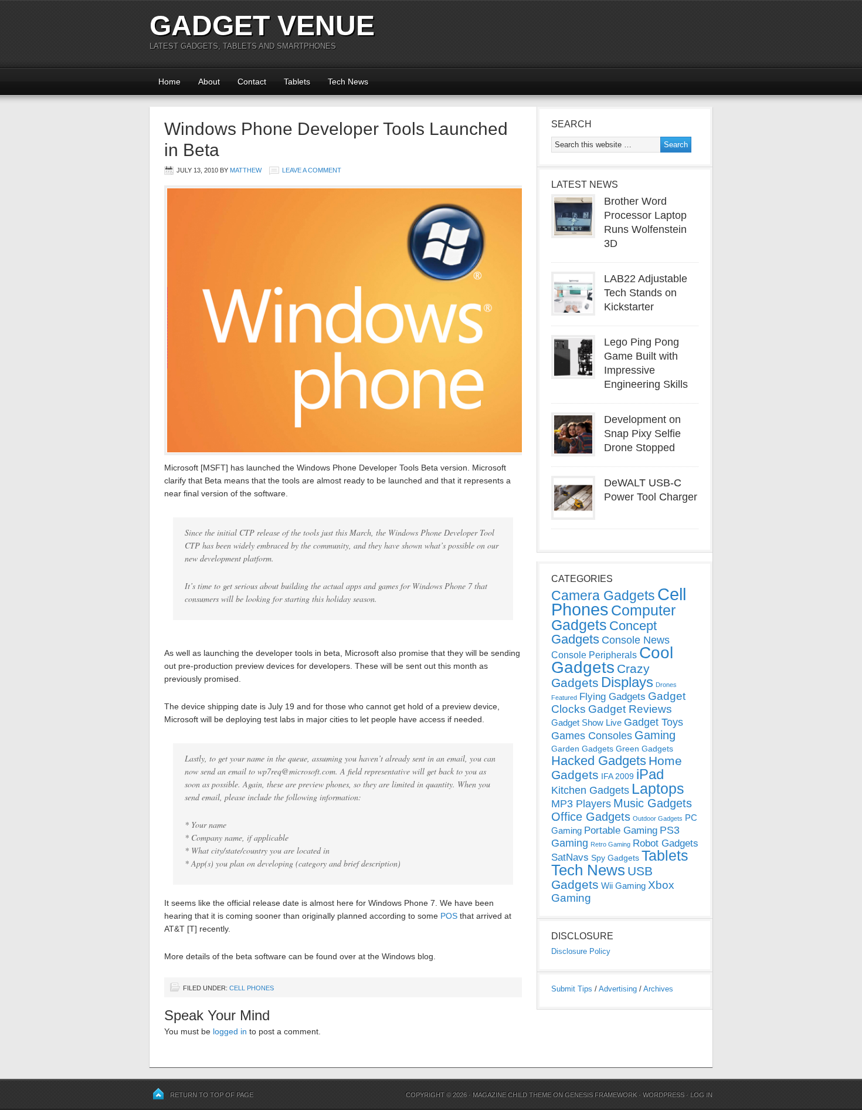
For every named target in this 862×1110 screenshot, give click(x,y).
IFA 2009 (617, 776)
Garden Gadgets (582, 748)
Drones (666, 684)
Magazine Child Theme (512, 1094)
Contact (251, 81)
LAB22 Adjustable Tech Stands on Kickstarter (645, 293)
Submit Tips (571, 988)
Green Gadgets (644, 748)
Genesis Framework (601, 1094)
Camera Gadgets (603, 595)
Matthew (246, 170)
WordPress (663, 1094)
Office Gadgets (590, 816)
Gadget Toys (653, 722)
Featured (564, 697)
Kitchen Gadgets (590, 790)
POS (448, 916)
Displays (627, 682)
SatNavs (570, 857)
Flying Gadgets (612, 696)
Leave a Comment (311, 170)
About (209, 81)
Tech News (348, 81)
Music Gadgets (652, 803)
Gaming (655, 735)
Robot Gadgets (665, 843)
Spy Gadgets (615, 857)
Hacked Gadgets (598, 760)
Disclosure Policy (580, 951)
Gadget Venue (262, 25)
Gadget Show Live (586, 722)
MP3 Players (581, 804)
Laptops (658, 788)
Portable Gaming (620, 830)
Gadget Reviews (630, 709)
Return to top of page (211, 1094)
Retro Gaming (610, 844)
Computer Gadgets (613, 617)
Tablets (297, 81)
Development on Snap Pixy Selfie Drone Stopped (642, 434)
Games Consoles (591, 736)
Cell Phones (251, 987)
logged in (230, 1031)
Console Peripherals (594, 655)
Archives (658, 988)
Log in (701, 1094)
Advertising (618, 988)
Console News (636, 640)
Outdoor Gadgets (658, 818)
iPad (650, 774)
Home (169, 81)
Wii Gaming (623, 886)
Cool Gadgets (612, 660)
